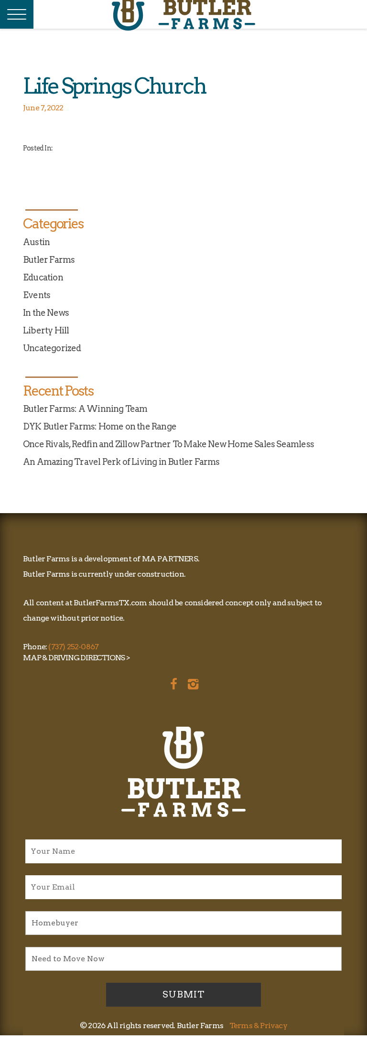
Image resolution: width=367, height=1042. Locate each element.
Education (43, 277)
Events (36, 295)
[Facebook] (172, 683)
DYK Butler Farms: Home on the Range (99, 426)
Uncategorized (52, 348)
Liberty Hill (46, 330)
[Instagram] (192, 683)
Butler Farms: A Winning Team (85, 409)
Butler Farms (49, 260)
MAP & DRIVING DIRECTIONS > (76, 657)
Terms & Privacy (258, 1025)
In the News (46, 313)
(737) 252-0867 (73, 646)
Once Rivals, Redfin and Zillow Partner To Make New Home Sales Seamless (168, 444)
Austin (36, 242)
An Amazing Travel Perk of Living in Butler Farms (121, 462)
